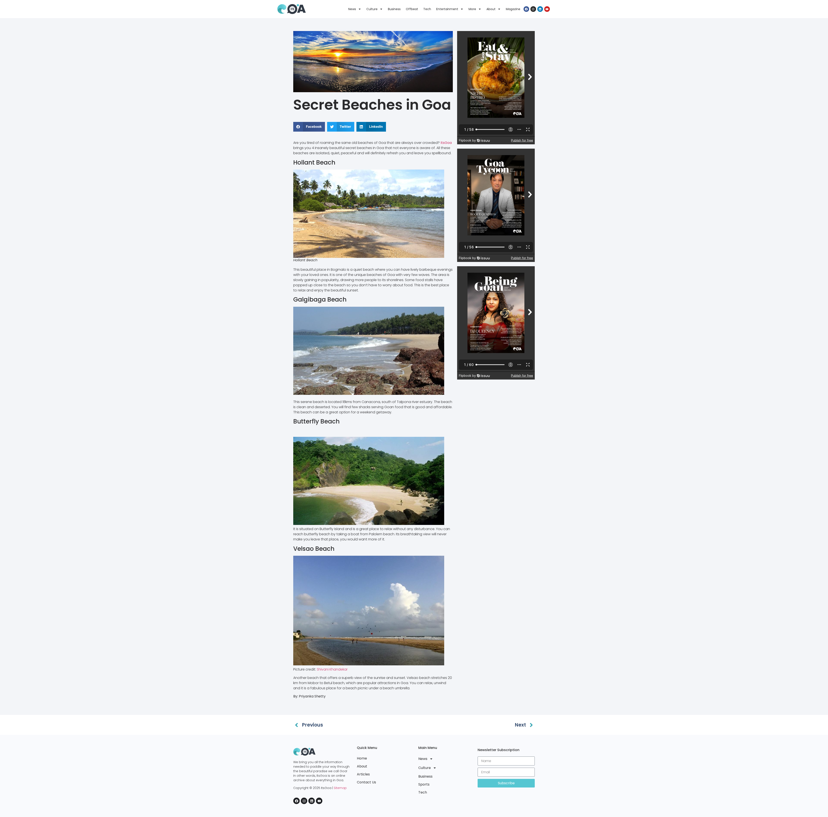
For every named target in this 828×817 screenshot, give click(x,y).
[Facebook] (526, 9)
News (352, 9)
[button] (309, 127)
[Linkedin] (540, 9)
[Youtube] (547, 9)
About (491, 9)
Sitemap (340, 788)
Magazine (513, 9)
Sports (424, 784)
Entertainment (447, 9)
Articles (363, 774)
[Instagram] (533, 9)
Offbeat (412, 9)
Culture (372, 9)
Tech (427, 9)
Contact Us (366, 782)
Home (362, 758)
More (472, 9)
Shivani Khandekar (332, 669)
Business (394, 9)
